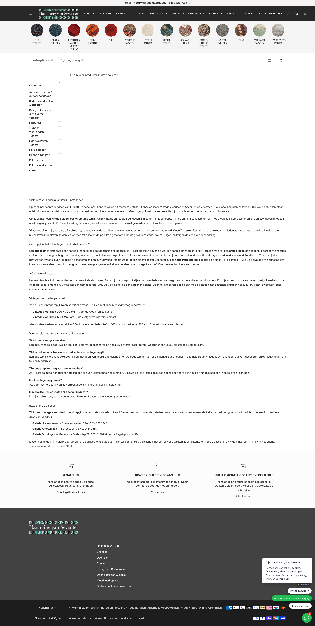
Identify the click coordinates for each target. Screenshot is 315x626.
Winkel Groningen (210, 607)
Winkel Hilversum (106, 618)
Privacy (185, 607)
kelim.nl (77, 607)
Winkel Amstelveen (81, 618)
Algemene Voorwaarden (163, 607)
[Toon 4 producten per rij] (282, 60)
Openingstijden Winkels (71, 492)
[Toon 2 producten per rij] (269, 60)
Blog (194, 607)
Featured (35, 123)
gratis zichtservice (218, 211)
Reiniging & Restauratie (111, 569)
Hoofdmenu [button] (108, 546)
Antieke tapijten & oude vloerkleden (40, 94)
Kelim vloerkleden (40, 165)
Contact (101, 563)
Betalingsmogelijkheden (130, 607)
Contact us (157, 492)
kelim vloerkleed (120, 264)
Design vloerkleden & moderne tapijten (41, 114)
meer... (33, 170)
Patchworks (74, 230)
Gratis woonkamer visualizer (114, 586)
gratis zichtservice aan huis (103, 441)
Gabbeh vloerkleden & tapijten (38, 131)
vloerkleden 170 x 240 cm (140, 324)
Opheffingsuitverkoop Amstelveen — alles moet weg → (157, 3)
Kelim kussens (38, 160)
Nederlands (46, 607)
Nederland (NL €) (46, 618)
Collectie (102, 551)
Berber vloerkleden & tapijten (41, 103)
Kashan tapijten (39, 155)
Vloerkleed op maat (108, 580)
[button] (87, 13)
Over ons (102, 557)
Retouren (107, 607)
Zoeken (95, 607)
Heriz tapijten (37, 150)
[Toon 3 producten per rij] (275, 60)
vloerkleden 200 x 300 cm (103, 324)
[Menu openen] (34, 13)
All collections (244, 496)
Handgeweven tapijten (38, 142)
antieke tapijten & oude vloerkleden (179, 255)
